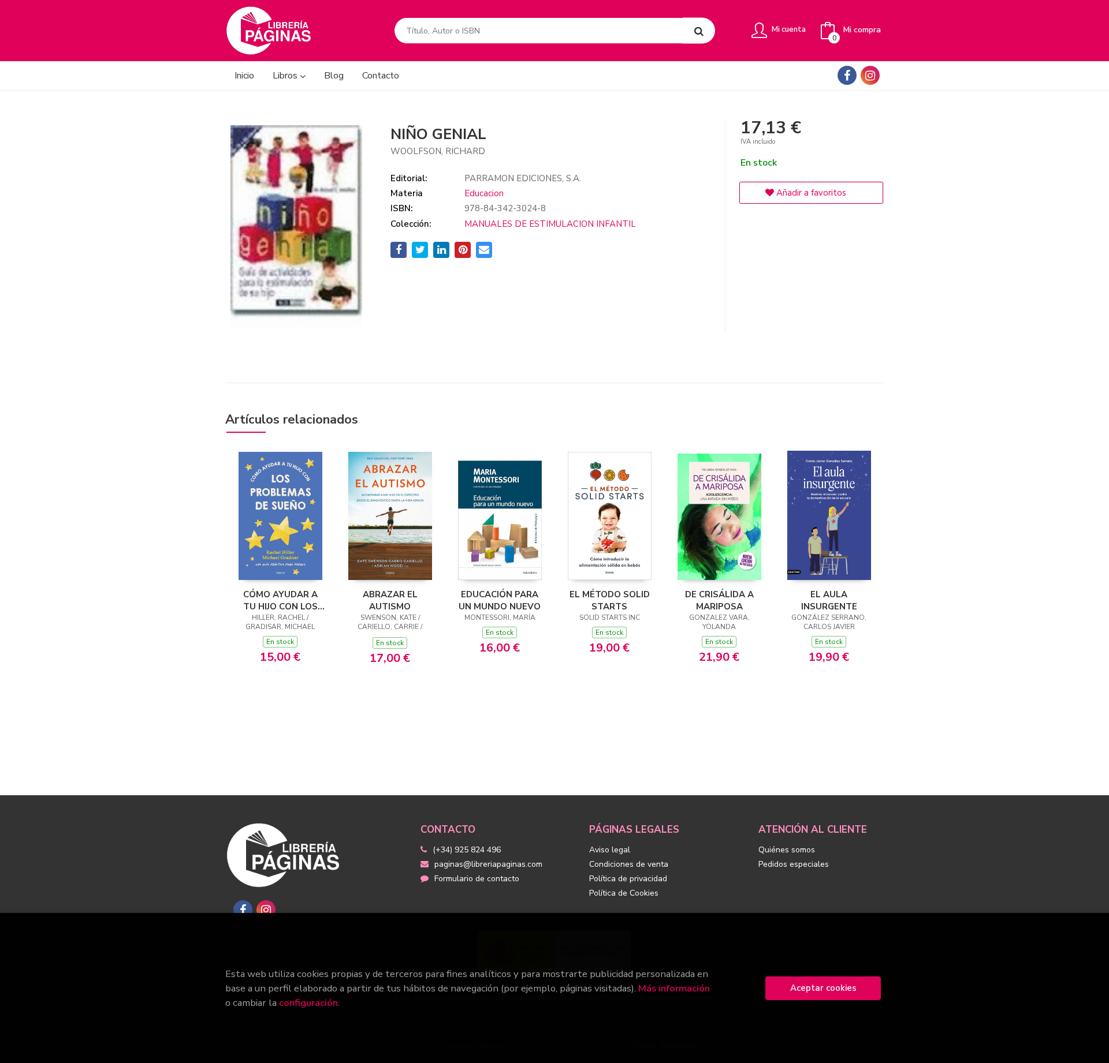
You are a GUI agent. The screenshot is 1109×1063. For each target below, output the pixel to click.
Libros (286, 75)
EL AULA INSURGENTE (829, 600)
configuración (308, 1002)
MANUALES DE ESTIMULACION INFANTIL (550, 224)
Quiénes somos (786, 849)
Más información (674, 988)
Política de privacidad (628, 878)
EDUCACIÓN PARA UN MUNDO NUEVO (500, 600)
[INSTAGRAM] (870, 75)
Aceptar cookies (823, 988)
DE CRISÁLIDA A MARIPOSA (719, 600)
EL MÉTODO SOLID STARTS (610, 600)
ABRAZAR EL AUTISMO (390, 600)
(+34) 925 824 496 (467, 849)
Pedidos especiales (793, 864)
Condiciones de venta (628, 864)
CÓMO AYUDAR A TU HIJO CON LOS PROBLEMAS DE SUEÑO (280, 600)
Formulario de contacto (476, 878)
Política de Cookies (623, 893)
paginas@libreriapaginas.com (488, 864)
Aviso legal (609, 849)
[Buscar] (699, 31)
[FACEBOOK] (847, 75)
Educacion (484, 193)
